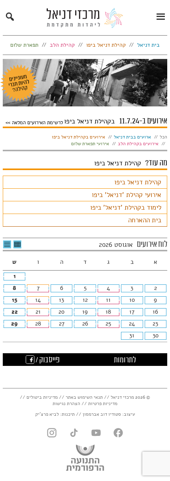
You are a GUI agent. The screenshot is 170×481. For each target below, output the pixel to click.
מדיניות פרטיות (102, 403)
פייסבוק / (47, 360)
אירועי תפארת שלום (90, 143)
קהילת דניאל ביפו (137, 182)
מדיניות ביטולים (42, 397)
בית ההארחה (144, 220)
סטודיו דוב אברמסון (102, 414)
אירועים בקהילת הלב (138, 143)
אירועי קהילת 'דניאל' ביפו (126, 194)
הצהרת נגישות (66, 403)
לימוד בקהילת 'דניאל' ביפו (125, 207)
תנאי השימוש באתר (84, 397)
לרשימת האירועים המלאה (36, 122)
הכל (163, 137)
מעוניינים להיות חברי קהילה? (19, 83)
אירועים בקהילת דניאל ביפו (78, 137)
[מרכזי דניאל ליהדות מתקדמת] (85, 20)
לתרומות (125, 360)
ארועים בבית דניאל (132, 137)
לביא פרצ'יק (47, 414)
